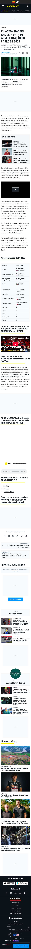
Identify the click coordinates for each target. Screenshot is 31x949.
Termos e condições (10, 940)
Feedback (15, 921)
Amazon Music (9, 492)
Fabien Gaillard (5, 52)
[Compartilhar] (19, 53)
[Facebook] (5, 536)
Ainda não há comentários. (15, 570)
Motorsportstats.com (15, 913)
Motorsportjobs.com (15, 908)
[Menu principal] (3, 6)
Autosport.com (16, 910)
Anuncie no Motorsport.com (15, 924)
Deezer (6, 489)
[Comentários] (27, 53)
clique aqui (17, 499)
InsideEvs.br (15, 902)
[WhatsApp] (13, 536)
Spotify (6, 486)
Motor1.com (15, 905)
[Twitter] (9, 536)
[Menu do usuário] (27, 6)
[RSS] (24, 893)
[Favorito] (23, 53)
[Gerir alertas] (26, 536)
